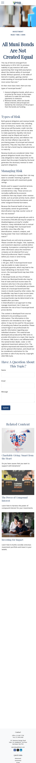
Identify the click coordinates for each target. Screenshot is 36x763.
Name (3, 370)
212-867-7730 (20, 735)
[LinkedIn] (21, 750)
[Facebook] (15, 750)
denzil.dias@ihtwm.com (18, 747)
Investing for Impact (12, 539)
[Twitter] (18, 750)
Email (3, 381)
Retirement (18, 758)
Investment (18, 760)
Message (4, 392)
